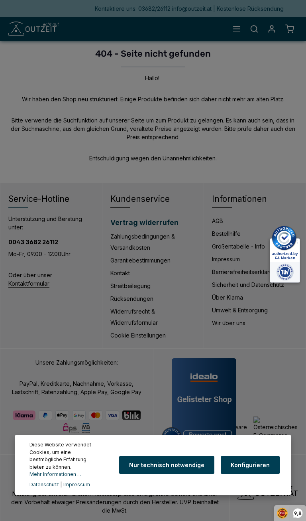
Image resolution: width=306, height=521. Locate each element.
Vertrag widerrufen (144, 222)
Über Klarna (227, 297)
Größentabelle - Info (238, 246)
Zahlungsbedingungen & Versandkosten (142, 242)
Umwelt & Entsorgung (240, 310)
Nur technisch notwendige (166, 465)
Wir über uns (228, 323)
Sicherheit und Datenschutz (248, 284)
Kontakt (120, 273)
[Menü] (237, 29)
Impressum (226, 259)
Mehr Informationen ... (55, 474)
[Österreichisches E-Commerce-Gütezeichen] (275, 432)
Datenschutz (44, 484)
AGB (217, 220)
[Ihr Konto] (272, 29)
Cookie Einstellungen (138, 335)
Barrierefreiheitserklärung (245, 271)
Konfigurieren (250, 465)
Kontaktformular (28, 283)
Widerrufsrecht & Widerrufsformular (134, 317)
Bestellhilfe (226, 233)
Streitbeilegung (130, 285)
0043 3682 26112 (33, 242)
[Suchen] (254, 29)
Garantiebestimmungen (140, 260)
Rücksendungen (131, 298)
